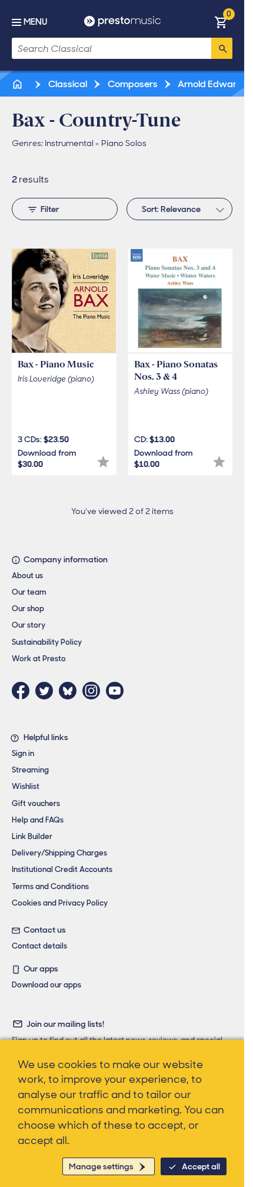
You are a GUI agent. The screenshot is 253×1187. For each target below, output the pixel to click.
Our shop (28, 609)
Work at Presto (39, 659)
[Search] (221, 48)
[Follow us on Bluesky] (70, 690)
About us (27, 576)
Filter (50, 209)
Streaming (30, 770)
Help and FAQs (38, 820)
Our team (29, 592)
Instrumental (69, 143)
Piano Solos (124, 143)
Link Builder (32, 836)
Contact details (39, 946)
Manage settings (101, 1166)
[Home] (18, 84)
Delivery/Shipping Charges (59, 853)
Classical (66, 84)
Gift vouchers (36, 803)
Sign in (23, 753)
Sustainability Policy (47, 642)
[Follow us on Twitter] (47, 690)
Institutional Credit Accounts (62, 869)
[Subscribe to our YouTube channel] (117, 690)
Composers (132, 84)
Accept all (201, 1166)
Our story (28, 625)
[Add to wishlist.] (103, 462)
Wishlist (25, 786)
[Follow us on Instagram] (94, 690)
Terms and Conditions (50, 886)
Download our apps (46, 985)
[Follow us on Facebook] (23, 690)
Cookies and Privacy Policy (60, 903)
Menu (35, 22)
